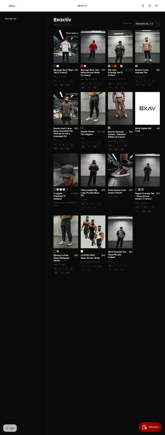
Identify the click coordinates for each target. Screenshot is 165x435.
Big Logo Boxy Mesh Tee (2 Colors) (63, 71)
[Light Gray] (64, 189)
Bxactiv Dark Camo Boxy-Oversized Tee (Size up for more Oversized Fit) (63, 132)
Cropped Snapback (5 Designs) (59, 196)
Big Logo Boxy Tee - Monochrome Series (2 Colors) (90, 72)
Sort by (127, 23)
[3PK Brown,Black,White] (82, 251)
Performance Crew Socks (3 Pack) (117, 191)
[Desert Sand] (85, 66)
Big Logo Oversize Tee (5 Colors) (115, 72)
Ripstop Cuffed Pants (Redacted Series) (61, 258)
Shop (11, 6)
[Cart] (156, 6)
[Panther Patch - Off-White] (58, 189)
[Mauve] (139, 189)
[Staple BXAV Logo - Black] (61, 189)
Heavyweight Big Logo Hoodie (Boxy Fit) (90, 193)
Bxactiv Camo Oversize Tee (142, 71)
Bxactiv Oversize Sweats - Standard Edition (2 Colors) (117, 134)
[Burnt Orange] (115, 66)
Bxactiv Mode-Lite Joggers (88, 132)
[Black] (54, 66)
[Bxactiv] (82, 6)
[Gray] (58, 251)
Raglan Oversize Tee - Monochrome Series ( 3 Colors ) (144, 196)
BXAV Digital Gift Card (143, 129)
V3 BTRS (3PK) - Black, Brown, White (90, 256)
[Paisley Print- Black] (67, 189)
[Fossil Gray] (109, 66)
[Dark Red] (82, 66)
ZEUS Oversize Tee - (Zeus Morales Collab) (117, 254)
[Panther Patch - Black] (54, 189)
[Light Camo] (136, 66)
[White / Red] (58, 66)
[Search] (143, 6)
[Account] (150, 6)
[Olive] (142, 189)
